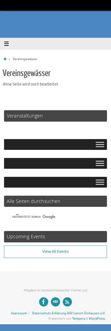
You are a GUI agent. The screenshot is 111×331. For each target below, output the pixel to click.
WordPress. (97, 318)
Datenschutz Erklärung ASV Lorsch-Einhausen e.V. (68, 313)
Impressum (19, 313)
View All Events (55, 251)
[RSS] (67, 301)
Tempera (78, 318)
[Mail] (55, 301)
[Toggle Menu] (100, 144)
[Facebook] (43, 301)
